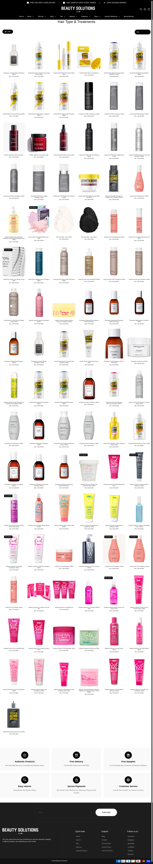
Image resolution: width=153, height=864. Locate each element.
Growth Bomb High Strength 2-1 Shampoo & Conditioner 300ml (114, 196)
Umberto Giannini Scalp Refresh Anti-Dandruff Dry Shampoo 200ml (14, 403)
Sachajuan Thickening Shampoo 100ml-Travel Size (64, 485)
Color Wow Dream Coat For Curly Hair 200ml (89, 567)
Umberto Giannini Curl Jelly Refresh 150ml (139, 649)
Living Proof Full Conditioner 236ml (89, 443)
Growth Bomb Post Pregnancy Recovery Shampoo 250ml (114, 403)
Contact (104, 840)
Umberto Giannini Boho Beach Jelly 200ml (64, 526)
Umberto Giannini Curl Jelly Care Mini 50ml (39, 649)
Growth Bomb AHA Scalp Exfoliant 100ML (139, 73)
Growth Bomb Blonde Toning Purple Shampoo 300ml (64, 362)
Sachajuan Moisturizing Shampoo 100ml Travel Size (114, 321)
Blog (103, 836)
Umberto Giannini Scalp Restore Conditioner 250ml (89, 526)
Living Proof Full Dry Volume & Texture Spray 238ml (139, 403)
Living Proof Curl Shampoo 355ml (114, 566)
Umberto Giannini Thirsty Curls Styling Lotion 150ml (139, 526)
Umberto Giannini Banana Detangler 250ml (39, 321)
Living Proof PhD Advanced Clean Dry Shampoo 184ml (139, 155)
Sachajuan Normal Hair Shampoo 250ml (39, 444)
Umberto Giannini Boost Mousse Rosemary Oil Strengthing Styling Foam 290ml (14, 238)
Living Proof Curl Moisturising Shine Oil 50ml (139, 237)
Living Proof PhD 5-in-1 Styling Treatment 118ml (38, 196)
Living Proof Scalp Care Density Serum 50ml (14, 280)
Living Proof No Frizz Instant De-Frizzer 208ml (64, 280)
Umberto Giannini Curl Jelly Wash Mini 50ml (114, 485)
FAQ (77, 843)
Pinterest (130, 854)
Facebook (131, 836)
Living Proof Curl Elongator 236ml (64, 566)
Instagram (131, 840)
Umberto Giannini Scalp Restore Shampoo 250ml (114, 526)
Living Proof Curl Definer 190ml (13, 607)
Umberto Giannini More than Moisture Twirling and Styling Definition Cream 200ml (89, 691)
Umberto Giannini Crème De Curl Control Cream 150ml (139, 608)
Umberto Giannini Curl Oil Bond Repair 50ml (89, 608)
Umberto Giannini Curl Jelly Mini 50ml (14, 648)
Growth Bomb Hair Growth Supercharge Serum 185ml (39, 73)
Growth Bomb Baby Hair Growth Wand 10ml (64, 73)
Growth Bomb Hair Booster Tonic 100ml (14, 731)
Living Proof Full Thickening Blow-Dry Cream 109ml (64, 444)
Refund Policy (106, 847)
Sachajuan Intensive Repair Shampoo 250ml (13, 73)
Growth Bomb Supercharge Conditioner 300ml (39, 114)
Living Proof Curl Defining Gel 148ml (114, 237)
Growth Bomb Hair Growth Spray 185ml (14, 114)
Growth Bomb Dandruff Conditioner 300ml (39, 403)
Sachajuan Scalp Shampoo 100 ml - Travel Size (114, 362)
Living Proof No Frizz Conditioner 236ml (114, 279)
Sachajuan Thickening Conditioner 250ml (13, 485)
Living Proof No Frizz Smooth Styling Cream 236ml (14, 321)
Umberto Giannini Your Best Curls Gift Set (39, 608)
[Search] (141, 9)
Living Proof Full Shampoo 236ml (14, 443)
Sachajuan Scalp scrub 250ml (139, 361)
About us (79, 847)
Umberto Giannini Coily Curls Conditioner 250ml (39, 690)
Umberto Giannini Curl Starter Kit (64, 607)
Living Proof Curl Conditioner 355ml (139, 566)
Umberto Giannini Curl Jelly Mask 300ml (64, 648)
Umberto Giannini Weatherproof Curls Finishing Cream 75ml (64, 690)
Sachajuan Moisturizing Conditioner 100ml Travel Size (89, 321)
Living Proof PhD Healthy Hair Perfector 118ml (64, 196)
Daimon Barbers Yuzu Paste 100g (39, 155)
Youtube (130, 851)
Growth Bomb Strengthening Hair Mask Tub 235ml (89, 196)
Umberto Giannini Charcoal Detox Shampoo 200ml (139, 485)
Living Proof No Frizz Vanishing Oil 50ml (89, 279)
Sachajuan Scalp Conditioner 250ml (89, 402)
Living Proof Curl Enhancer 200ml (139, 196)
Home (78, 836)
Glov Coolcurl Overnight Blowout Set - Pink (38, 237)
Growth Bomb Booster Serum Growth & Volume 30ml (114, 444)
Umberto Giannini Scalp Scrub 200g (89, 648)
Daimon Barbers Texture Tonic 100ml (64, 155)
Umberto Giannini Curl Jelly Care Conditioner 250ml (139, 690)
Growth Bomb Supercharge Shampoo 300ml (64, 114)
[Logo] (76, 9)
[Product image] (13, 55)
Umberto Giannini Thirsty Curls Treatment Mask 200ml (89, 485)
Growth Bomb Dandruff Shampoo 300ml (64, 403)
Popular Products (81, 851)
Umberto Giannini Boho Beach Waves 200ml (38, 526)
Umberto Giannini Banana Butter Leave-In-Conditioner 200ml (64, 321)
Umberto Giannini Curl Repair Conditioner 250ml (14, 567)
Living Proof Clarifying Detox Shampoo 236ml (38, 280)
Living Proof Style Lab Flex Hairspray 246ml (89, 155)
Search (78, 840)
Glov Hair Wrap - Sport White (64, 237)
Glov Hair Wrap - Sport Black (89, 237)
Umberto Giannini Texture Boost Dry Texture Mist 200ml (14, 526)
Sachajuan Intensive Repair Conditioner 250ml (38, 362)
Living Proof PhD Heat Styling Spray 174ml (114, 155)
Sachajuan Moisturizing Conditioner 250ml (139, 321)
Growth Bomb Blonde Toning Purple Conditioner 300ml (114, 73)
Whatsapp (131, 843)
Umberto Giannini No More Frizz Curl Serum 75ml (114, 608)
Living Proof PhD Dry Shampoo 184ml (13, 196)
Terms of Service (107, 851)
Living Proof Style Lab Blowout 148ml (89, 114)
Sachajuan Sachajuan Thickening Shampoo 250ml (39, 485)
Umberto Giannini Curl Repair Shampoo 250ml (39, 567)
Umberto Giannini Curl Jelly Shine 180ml (114, 649)
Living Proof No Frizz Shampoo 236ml (139, 279)
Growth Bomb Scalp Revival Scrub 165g (89, 362)
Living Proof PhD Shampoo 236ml (139, 114)
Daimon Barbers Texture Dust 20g (14, 155)
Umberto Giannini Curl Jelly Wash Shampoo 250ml (114, 690)
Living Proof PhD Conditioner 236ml (114, 114)
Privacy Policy (106, 843)
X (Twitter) (131, 847)
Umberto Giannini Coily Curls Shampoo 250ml (14, 690)
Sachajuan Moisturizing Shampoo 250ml (14, 362)
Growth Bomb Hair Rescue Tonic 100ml (139, 443)
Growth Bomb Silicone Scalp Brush (89, 73)
